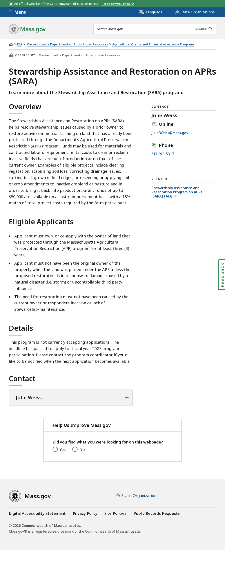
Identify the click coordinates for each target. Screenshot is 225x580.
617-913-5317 (162, 154)
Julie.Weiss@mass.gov (169, 133)
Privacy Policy (85, 513)
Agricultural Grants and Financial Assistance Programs (153, 44)
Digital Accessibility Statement (37, 513)
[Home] (10, 44)
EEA (19, 44)
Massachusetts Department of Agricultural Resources (67, 44)
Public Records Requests (157, 513)
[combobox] (154, 29)
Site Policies (115, 513)
